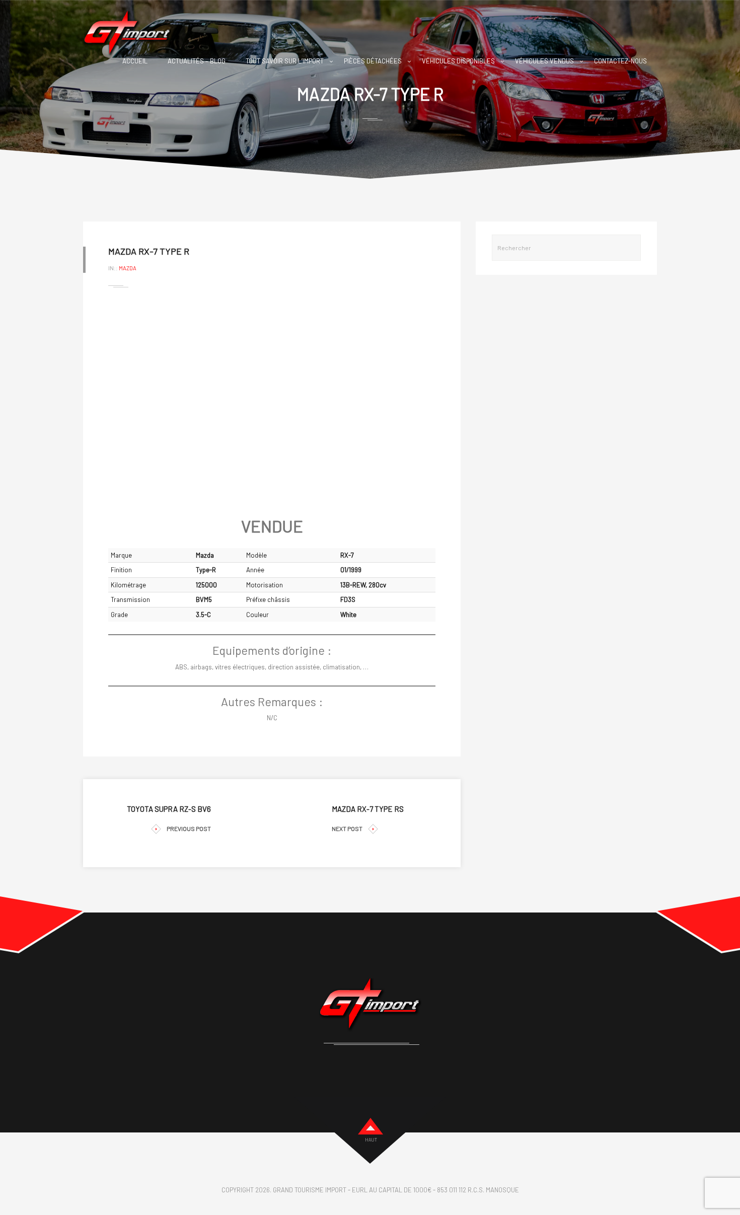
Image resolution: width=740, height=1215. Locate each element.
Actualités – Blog (197, 61)
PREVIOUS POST (189, 828)
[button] (124, 402)
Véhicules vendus (544, 61)
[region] (271, 402)
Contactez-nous (620, 61)
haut (371, 1140)
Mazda (127, 268)
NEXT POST (347, 828)
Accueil (134, 61)
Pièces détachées (373, 61)
